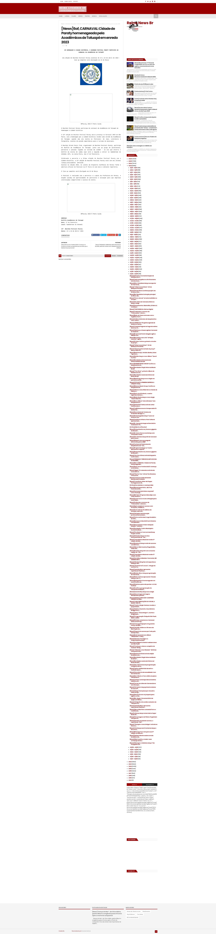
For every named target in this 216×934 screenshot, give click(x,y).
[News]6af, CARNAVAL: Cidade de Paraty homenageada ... (143, 463)
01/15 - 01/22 (134, 754)
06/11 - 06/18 (134, 234)
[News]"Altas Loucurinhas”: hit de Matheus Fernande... (140, 345)
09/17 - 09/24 (134, 202)
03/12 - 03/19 (134, 264)
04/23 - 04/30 (134, 251)
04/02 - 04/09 (134, 257)
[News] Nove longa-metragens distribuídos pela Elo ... (140, 594)
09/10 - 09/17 (134, 204)
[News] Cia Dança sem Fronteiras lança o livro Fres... (143, 728)
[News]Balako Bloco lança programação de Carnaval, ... (143, 573)
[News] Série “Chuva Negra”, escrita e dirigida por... (142, 613)
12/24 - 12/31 (134, 170)
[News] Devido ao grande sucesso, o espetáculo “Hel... (141, 721)
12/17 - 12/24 (134, 172)
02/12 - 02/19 (134, 274)
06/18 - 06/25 (134, 232)
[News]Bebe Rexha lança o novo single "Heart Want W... (142, 398)
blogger (107, 255)
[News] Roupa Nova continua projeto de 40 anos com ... (143, 291)
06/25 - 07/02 (134, 230)
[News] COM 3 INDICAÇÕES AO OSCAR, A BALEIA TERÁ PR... (142, 602)
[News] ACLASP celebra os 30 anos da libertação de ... (142, 628)
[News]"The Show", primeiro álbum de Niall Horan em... (142, 371)
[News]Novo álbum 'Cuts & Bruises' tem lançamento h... (142, 401)
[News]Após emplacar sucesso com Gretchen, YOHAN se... (141, 506)
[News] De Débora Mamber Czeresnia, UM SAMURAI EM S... (143, 558)
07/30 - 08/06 (134, 218)
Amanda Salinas (86, 931)
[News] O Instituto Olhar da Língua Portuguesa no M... (141, 482)
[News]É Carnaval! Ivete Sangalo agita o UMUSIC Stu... (143, 334)
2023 (130, 166)
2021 (130, 764)
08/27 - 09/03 (134, 209)
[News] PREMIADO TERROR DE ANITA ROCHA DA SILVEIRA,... (143, 459)
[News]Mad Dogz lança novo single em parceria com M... (142, 379)
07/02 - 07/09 (134, 228)
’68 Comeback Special (132, 917)
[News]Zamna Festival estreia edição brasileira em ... (142, 654)
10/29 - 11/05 (134, 188)
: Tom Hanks (140, 914)
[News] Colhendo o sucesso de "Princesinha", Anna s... (140, 312)
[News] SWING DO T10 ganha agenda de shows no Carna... (142, 323)
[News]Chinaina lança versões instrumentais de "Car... (140, 536)
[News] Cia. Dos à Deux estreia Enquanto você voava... (143, 456)
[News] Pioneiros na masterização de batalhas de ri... (142, 276)
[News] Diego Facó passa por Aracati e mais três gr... (142, 691)
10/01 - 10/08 (134, 198)
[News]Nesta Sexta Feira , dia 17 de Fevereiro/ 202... (141, 488)
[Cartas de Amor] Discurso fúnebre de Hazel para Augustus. (145, 137)
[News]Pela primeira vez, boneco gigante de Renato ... (143, 430)
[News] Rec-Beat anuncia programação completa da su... (143, 665)
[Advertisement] (137, 45)
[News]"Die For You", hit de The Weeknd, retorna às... (143, 474)
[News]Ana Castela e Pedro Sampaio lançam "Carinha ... (141, 525)
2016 (130, 775)
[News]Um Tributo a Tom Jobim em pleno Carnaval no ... (143, 676)
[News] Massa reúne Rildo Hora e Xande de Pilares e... (143, 390)
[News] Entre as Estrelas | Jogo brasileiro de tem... (143, 518)
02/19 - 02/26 (134, 271)
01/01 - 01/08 (134, 759)
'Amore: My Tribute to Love (133, 911)
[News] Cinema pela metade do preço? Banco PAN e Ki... (142, 349)
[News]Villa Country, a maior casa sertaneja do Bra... (141, 740)
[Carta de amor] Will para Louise (143, 84)
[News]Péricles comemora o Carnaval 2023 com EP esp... (142, 620)
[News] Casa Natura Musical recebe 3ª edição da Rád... (142, 540)
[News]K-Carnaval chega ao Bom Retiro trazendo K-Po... (143, 424)
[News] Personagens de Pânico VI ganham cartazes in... (143, 717)
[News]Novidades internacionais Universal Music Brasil (140, 360)
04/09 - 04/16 (134, 255)
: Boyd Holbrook (130, 914)
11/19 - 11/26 (133, 181)
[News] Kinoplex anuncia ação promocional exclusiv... (139, 514)
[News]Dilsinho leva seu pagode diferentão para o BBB (140, 441)
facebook (120, 255)
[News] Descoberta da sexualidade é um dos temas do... (143, 673)
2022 (130, 762)
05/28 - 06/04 (134, 239)
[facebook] (146, 1)
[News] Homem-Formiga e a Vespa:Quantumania (139, 639)
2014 (130, 780)
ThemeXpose (68, 931)
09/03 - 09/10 (134, 207)
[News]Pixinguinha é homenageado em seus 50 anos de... (142, 581)
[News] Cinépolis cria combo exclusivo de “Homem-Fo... (143, 702)
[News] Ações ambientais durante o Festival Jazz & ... (141, 669)
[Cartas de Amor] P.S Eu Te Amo (143, 91)
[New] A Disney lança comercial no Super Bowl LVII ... (143, 714)
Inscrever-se (150, 784)
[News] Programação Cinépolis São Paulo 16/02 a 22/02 (143, 617)
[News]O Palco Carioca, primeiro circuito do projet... (143, 342)
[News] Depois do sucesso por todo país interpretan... (143, 632)
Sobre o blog (68, 1)
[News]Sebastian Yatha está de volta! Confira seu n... (142, 405)
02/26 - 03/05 (134, 269)
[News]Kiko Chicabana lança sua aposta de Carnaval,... (143, 284)
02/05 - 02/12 (134, 747)
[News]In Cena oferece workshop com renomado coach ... (142, 433)
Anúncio (134, 784)
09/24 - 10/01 (134, 200)
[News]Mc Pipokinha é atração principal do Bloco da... (142, 295)
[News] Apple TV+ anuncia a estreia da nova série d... (142, 471)
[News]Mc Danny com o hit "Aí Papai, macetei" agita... (141, 338)
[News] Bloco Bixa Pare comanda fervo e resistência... (143, 710)
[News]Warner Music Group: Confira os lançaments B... (142, 386)
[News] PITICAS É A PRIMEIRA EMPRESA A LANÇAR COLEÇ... (142, 383)
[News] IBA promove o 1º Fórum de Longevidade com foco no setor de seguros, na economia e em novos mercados (144, 65)
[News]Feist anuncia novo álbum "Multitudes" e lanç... (140, 635)
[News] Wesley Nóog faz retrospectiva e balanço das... (143, 562)
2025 (130, 161)
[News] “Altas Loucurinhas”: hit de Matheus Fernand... (141, 287)
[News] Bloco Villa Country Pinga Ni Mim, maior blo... (143, 547)
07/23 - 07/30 (134, 221)
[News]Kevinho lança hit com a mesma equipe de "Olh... (142, 551)
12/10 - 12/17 (133, 174)
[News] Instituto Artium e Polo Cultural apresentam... (142, 420)
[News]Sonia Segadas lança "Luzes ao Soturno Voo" (142, 416)
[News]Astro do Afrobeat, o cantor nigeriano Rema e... (141, 394)
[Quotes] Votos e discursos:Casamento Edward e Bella (145, 76)
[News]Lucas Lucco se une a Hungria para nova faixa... (143, 499)
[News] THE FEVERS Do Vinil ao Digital (141, 309)
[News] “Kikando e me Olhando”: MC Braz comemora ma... (143, 650)
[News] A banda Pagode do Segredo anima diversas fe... (143, 327)
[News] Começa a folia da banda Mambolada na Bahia (140, 478)
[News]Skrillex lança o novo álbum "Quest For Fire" (143, 357)
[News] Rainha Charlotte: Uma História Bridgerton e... (142, 609)
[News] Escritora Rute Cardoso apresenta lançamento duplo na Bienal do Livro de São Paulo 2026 (145, 109)
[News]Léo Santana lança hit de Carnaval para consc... (143, 437)
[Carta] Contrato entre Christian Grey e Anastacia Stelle (145, 99)
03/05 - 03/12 (134, 267)
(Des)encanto (146, 911)
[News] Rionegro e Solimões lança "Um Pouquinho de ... (142, 743)
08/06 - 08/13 (134, 216)
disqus (114, 255)
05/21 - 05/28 (134, 241)
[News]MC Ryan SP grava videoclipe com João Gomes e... (143, 495)
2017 (130, 773)
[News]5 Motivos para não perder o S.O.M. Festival (143, 585)
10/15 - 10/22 (134, 193)
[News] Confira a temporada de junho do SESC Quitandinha (145, 118)
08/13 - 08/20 (134, 214)
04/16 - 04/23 (134, 253)
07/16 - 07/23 (134, 223)
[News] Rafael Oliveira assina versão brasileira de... (141, 736)
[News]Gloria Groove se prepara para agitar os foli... (142, 695)
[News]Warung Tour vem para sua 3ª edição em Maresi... (142, 732)
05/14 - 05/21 (134, 244)
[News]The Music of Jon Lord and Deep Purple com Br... (142, 532)
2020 (130, 766)
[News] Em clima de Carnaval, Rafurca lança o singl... (142, 302)
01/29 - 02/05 (134, 749)
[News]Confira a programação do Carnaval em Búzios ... (141, 588)
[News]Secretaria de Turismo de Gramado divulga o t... (140, 412)
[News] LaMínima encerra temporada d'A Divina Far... (143, 409)
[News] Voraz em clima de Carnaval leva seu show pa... (143, 684)
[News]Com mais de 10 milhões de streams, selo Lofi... (141, 510)
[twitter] (148, 1)
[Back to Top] (156, 931)
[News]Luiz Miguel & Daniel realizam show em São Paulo (143, 643)
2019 (130, 768)
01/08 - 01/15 (134, 756)
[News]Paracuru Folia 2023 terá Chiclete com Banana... (143, 521)
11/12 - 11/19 (133, 184)
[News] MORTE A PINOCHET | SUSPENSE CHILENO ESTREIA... (142, 598)
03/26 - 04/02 (134, 260)
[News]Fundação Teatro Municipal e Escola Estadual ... (141, 529)
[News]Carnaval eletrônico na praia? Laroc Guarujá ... (142, 492)
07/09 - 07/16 (134, 225)
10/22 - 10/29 (134, 191)
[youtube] (150, 1)
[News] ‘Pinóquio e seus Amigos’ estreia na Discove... (143, 725)
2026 (130, 159)
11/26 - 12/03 (134, 179)
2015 (130, 778)
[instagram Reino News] (152, 1)
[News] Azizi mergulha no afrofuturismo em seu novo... (143, 280)
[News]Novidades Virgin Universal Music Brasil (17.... (143, 658)
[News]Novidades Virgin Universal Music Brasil (143, 368)
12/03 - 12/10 (134, 177)
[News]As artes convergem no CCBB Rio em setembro (139, 146)
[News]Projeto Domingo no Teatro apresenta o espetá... (141, 448)
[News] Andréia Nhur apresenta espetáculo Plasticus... (140, 570)
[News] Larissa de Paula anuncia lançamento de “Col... (140, 444)
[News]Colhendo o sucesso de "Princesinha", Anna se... (139, 503)
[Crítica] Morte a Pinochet (138, 427)
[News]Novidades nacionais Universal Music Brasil (142, 375)
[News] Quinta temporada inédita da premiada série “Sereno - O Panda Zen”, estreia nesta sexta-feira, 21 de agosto (145, 127)
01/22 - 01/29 (134, 752)
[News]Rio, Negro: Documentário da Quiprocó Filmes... (141, 699)
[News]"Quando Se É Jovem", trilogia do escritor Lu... (143, 566)
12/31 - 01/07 (134, 168)
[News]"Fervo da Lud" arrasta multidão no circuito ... (143, 298)
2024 (130, 163)
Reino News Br (140, 22)
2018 (130, 771)
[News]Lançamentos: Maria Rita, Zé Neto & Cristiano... (143, 306)
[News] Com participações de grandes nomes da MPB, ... (142, 624)
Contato (75, 1)
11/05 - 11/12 (133, 186)
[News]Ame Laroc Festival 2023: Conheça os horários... (143, 467)
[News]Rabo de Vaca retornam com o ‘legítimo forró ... (142, 316)
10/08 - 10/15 (134, 195)
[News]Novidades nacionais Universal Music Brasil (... (142, 661)
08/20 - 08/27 (134, 211)
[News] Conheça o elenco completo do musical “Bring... (142, 646)
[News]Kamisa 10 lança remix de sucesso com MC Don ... (143, 544)
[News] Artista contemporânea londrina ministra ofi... (143, 680)
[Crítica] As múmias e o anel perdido (141, 485)
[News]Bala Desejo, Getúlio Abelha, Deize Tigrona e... (143, 353)
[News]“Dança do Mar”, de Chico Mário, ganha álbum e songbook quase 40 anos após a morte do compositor (107, 914)
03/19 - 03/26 (134, 262)
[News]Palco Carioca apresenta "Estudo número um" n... (143, 577)
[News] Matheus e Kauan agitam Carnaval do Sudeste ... (143, 330)
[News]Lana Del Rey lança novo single (142, 592)
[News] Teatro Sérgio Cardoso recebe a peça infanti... (142, 606)
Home (61, 1)
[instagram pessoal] (155, 1)
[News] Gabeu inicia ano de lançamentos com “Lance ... (143, 319)
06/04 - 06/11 (134, 237)
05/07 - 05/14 (134, 246)
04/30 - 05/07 (134, 248)
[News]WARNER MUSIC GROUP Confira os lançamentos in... (142, 364)
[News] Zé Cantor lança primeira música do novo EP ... (143, 687)
